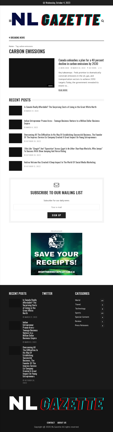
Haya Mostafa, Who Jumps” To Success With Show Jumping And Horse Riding (63, 150)
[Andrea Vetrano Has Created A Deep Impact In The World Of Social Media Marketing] (15, 166)
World (77, 300)
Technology (80, 308)
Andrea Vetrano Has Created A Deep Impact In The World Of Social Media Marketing (59, 162)
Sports (78, 312)
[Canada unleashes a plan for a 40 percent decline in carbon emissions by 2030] (31, 73)
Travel (78, 304)
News (51, 86)
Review (78, 321)
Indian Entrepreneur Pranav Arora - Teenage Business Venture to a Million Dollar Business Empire (62, 122)
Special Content (82, 317)
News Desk (65, 68)
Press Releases (81, 325)
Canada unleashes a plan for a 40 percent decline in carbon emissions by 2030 (81, 62)
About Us (61, 422)
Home (11, 46)
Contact (51, 422)
